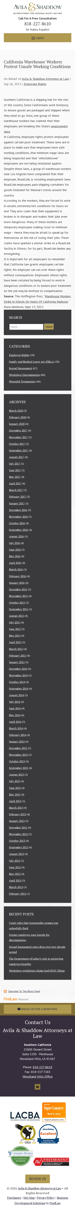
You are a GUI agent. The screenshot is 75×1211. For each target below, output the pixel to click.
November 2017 (18, 437)
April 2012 (15, 880)
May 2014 (14, 715)
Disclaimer (14, 1198)
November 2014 (18, 675)
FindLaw (55, 1203)
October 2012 (17, 840)
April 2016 (15, 563)
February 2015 (17, 655)
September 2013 (18, 768)
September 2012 (18, 847)
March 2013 (16, 807)
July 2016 (14, 543)
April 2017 (15, 483)
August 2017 (16, 457)
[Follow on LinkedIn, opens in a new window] (37, 1087)
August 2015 (16, 615)
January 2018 (17, 424)
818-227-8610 (37, 24)
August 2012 (16, 854)
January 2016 (17, 582)
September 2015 (18, 609)
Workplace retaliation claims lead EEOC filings (37, 970)
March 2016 (16, 569)
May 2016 (14, 556)
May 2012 (14, 874)
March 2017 (16, 490)
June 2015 (15, 629)
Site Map (29, 1198)
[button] (37, 37)
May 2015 (14, 635)
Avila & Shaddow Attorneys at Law (45, 79)
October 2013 (17, 761)
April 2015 (15, 642)
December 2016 (18, 510)
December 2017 (18, 430)
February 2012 (17, 893)
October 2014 (17, 682)
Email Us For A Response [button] (39, 1009)
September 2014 (18, 688)
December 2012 (18, 827)
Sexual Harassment (20, 368)
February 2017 (17, 496)
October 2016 (17, 523)
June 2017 (15, 470)
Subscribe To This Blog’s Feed (24, 991)
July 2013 (14, 781)
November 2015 (18, 596)
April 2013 (15, 801)
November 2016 (18, 516)
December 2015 (18, 589)
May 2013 (14, 794)
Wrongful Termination (22, 381)
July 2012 (14, 860)
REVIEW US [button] (37, 1179)
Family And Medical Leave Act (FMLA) (31, 361)
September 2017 (18, 450)
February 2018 (17, 417)
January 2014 (17, 741)
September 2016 (18, 530)
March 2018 (16, 410)
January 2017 (17, 503)
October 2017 (17, 444)
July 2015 (14, 622)
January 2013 (17, 821)
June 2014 (15, 708)
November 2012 (18, 834)
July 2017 (14, 463)
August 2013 (16, 774)
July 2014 (14, 701)
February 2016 (17, 576)
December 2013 (18, 748)
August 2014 (16, 695)
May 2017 (14, 477)
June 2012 (15, 867)
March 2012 (16, 887)
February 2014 (17, 735)
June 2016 (15, 549)
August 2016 (16, 536)
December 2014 (18, 668)
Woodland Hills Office (37, 1076)
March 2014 (16, 728)
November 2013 (18, 754)
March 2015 (16, 649)
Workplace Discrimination (24, 375)
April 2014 (15, 721)
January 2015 (17, 662)
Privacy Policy (45, 1198)
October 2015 (17, 602)
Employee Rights (35, 84)
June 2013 (15, 788)
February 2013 (17, 814)
